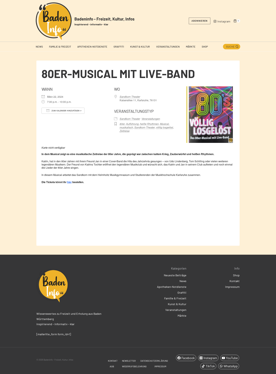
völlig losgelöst (164, 127)
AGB (112, 366)
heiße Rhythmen (149, 124)
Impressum (232, 286)
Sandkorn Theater (130, 97)
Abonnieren (199, 21)
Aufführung (132, 124)
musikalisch (126, 127)
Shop (205, 46)
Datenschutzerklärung (154, 360)
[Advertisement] (138, 217)
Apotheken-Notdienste (92, 46)
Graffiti (119, 46)
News (39, 46)
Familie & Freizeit (60, 46)
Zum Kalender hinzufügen (65, 111)
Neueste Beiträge (175, 275)
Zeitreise (125, 131)
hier (69, 182)
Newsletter (129, 360)
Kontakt (235, 281)
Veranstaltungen (168, 46)
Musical (164, 124)
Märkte (190, 46)
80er (122, 124)
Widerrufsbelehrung (134, 366)
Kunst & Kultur (140, 46)
